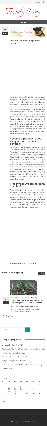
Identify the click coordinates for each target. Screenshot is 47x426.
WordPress (32, 422)
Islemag (13, 422)
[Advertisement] (23, 71)
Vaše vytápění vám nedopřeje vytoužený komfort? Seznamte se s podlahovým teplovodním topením (26, 300)
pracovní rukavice (31, 157)
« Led (3, 401)
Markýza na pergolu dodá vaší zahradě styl (16, 361)
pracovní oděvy (24, 109)
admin (34, 263)
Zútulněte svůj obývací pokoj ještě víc (15, 357)
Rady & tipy (21, 263)
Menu (38, 2)
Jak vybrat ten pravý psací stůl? (12, 345)
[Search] (27, 329)
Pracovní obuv (26, 195)
